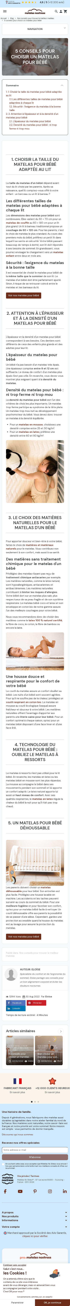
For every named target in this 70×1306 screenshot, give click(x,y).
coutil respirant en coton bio (23, 702)
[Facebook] (5, 1191)
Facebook (17, 1003)
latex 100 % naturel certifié (45, 620)
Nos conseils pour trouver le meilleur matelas (32, 954)
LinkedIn (16, 1008)
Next (61, 1031)
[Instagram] (50, 1191)
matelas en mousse (31, 424)
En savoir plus (17, 1092)
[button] (56, 11)
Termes (34, 1176)
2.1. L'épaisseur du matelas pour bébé (30, 121)
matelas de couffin (17, 222)
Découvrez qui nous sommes (17, 1134)
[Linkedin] (64, 1191)
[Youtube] (20, 1191)
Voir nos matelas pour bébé (23, 295)
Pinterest (37, 1003)
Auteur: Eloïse (30, 969)
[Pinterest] (35, 1191)
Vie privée (23, 1176)
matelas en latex (29, 432)
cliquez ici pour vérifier (34, 1236)
